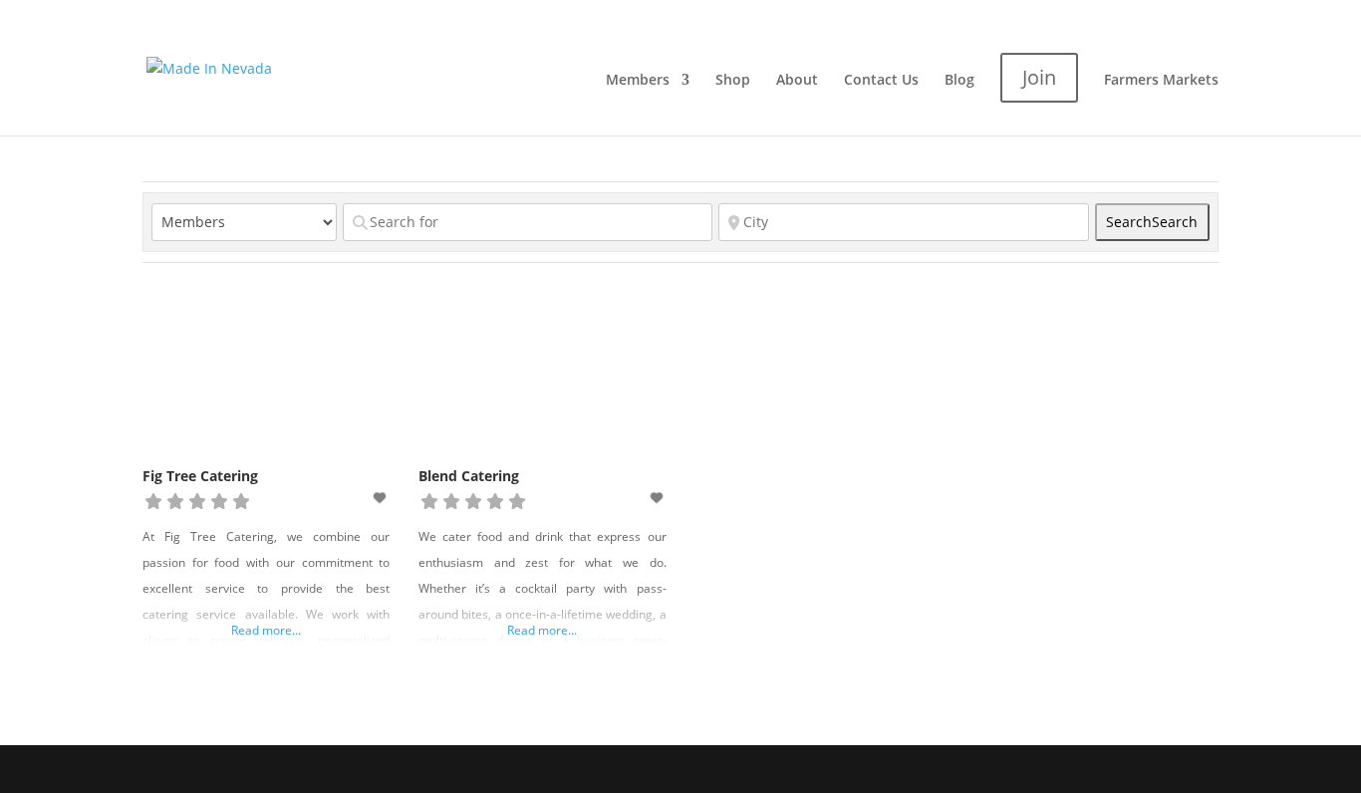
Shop (732, 81)
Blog (959, 81)
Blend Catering (468, 475)
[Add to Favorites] (382, 497)
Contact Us (881, 81)
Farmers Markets (1161, 81)
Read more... (266, 630)
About (797, 81)
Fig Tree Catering (200, 475)
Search (1152, 221)
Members (638, 81)
